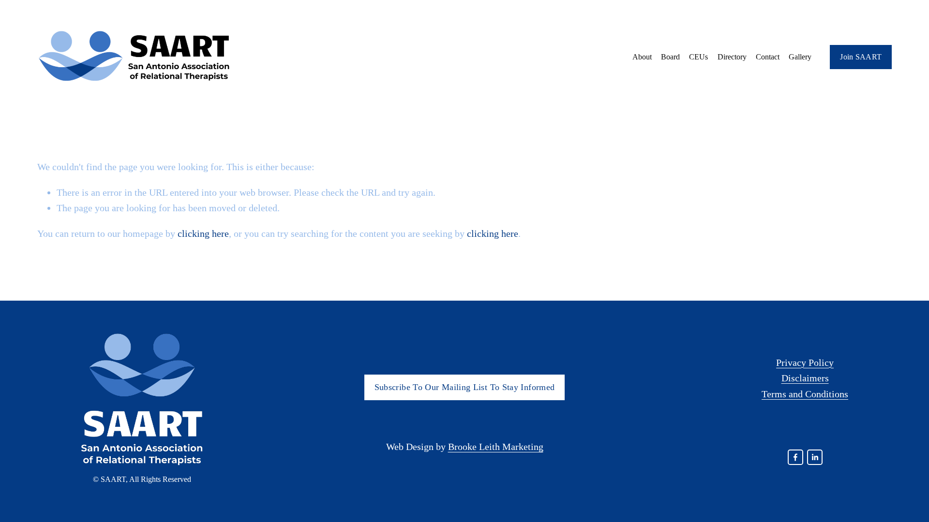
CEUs (698, 57)
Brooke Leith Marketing (495, 446)
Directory (732, 57)
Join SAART (861, 57)
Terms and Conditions (805, 394)
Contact (767, 57)
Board (670, 57)
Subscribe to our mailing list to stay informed (465, 387)
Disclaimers (805, 378)
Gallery (800, 57)
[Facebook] (795, 457)
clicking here (203, 233)
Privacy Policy (805, 362)
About (642, 57)
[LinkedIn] (815, 457)
